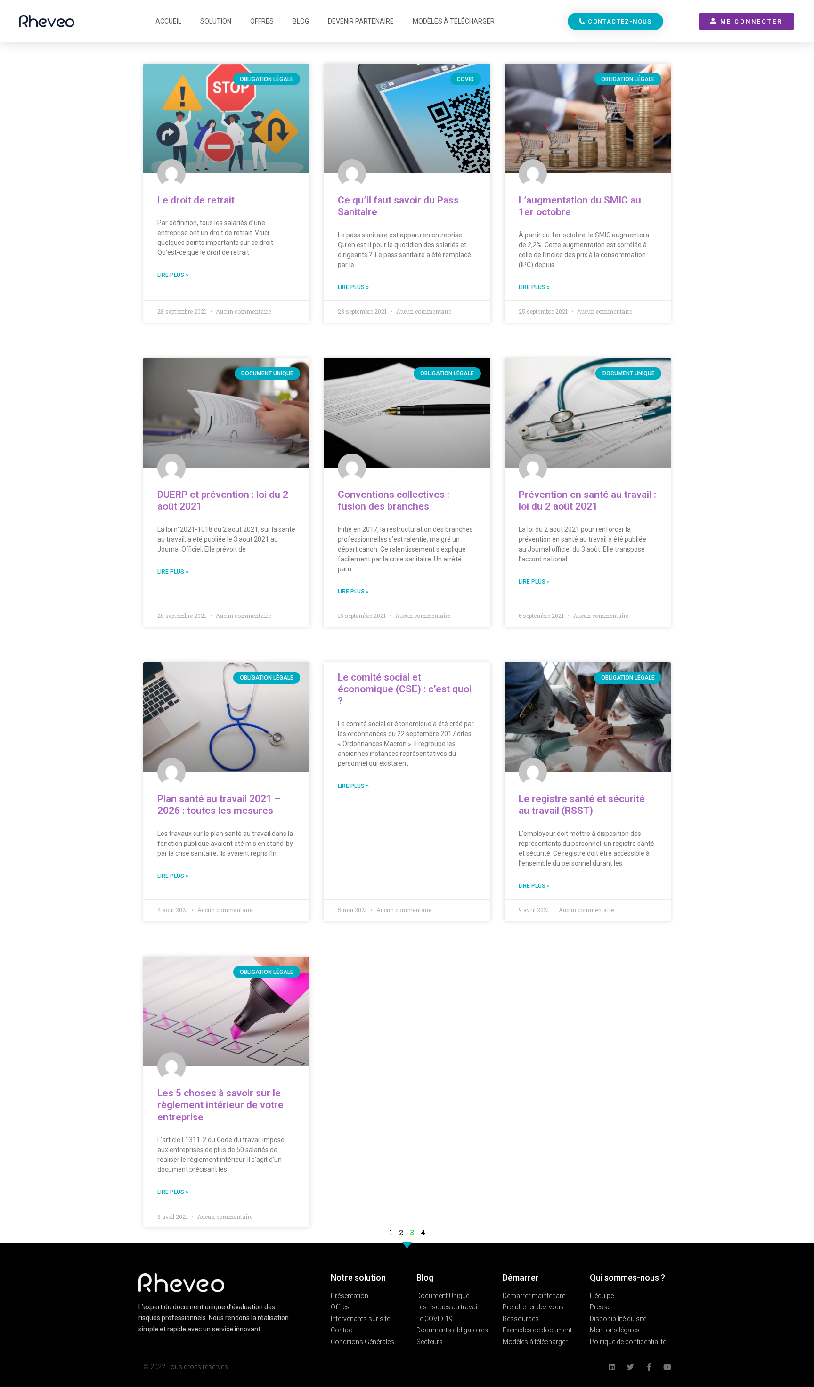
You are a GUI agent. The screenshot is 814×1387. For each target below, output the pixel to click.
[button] (615, 21)
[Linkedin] (612, 1367)
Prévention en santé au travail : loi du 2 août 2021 (587, 500)
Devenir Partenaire (361, 21)
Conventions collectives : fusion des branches (393, 500)
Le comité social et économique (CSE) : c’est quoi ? (405, 689)
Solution (215, 21)
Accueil (168, 21)
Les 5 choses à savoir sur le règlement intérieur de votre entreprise (220, 1104)
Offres (262, 21)
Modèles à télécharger (454, 21)
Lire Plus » (172, 275)
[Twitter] (630, 1367)
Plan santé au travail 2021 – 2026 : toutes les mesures (219, 804)
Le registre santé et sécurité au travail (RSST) (582, 804)
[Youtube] (667, 1367)
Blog (301, 21)
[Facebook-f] (648, 1367)
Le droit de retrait (196, 200)
